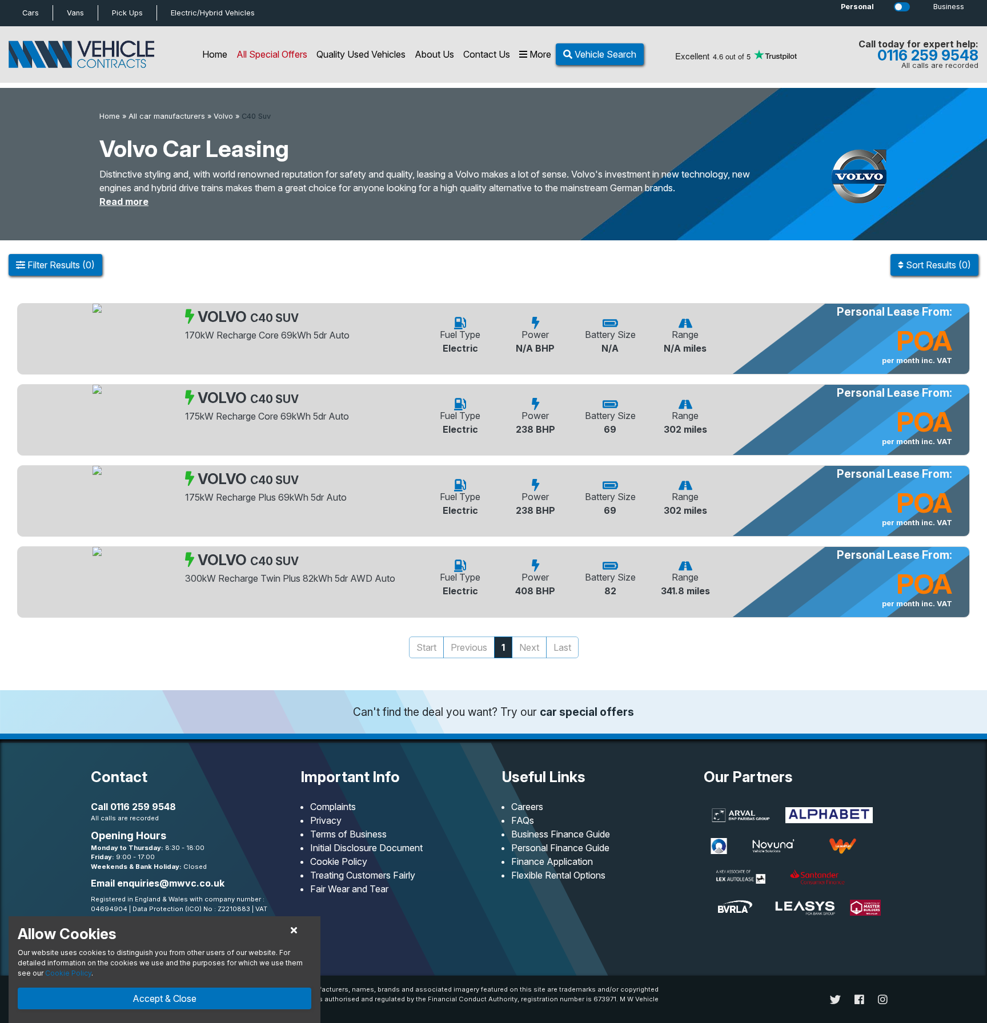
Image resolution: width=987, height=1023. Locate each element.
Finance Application (552, 861)
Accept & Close (164, 998)
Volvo (223, 116)
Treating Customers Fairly (362, 875)
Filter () (60, 265)
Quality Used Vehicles (361, 54)
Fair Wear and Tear (349, 889)
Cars (30, 13)
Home (214, 54)
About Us (434, 54)
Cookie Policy (338, 861)
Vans (75, 13)
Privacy (326, 820)
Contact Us (486, 54)
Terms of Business (348, 834)
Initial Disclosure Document (366, 847)
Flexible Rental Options (558, 875)
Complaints (333, 806)
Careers (527, 806)
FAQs (522, 820)
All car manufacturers (167, 116)
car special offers (587, 712)
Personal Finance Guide (560, 847)
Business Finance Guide (560, 834)
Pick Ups (127, 13)
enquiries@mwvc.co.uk (170, 883)
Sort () (937, 265)
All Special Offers (271, 54)
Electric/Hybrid (213, 13)
